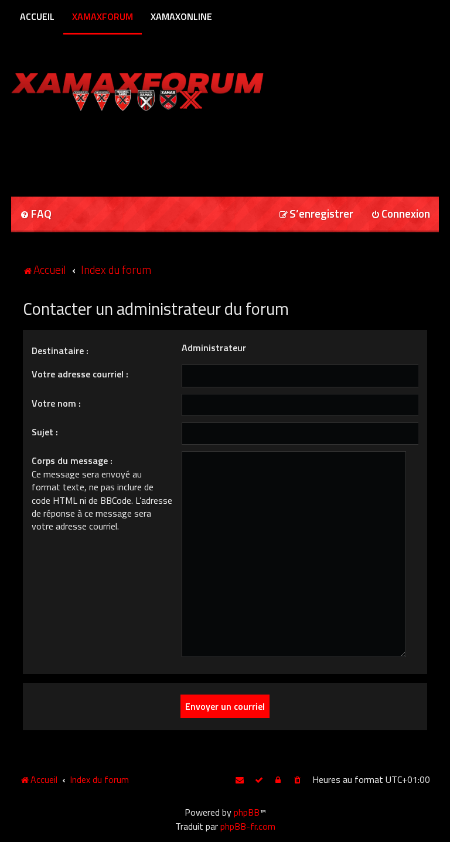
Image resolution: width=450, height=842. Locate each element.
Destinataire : (60, 350)
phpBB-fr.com (247, 826)
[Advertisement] (148, 149)
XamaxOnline (181, 16)
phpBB (247, 812)
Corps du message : (72, 460)
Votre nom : (56, 403)
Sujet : (45, 432)
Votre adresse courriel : (80, 374)
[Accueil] (159, 89)
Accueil (37, 16)
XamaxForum (102, 16)
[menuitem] (35, 214)
